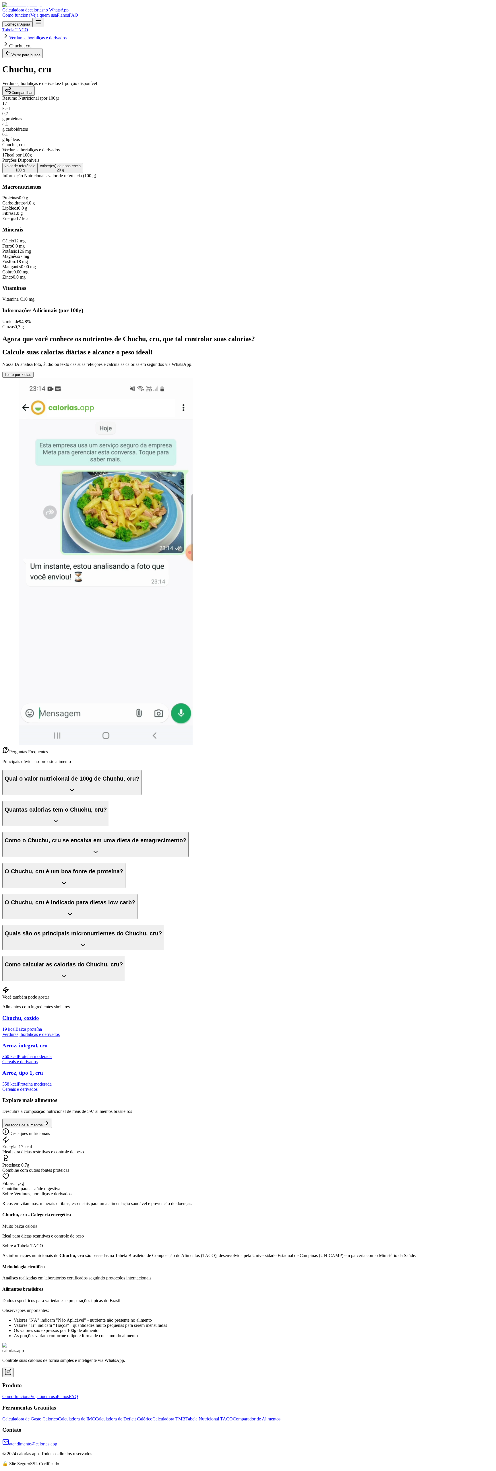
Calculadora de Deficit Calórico (123, 1418)
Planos (63, 15)
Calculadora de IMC (76, 1418)
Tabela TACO (15, 29)
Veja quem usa (43, 15)
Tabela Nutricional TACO (209, 1418)
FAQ (73, 15)
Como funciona (16, 15)
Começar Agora (17, 24)
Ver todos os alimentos (24, 1125)
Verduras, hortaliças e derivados (38, 37)
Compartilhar (21, 92)
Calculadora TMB (168, 1418)
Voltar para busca (25, 55)
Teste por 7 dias (18, 374)
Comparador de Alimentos (256, 1418)
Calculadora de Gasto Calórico (30, 1418)
